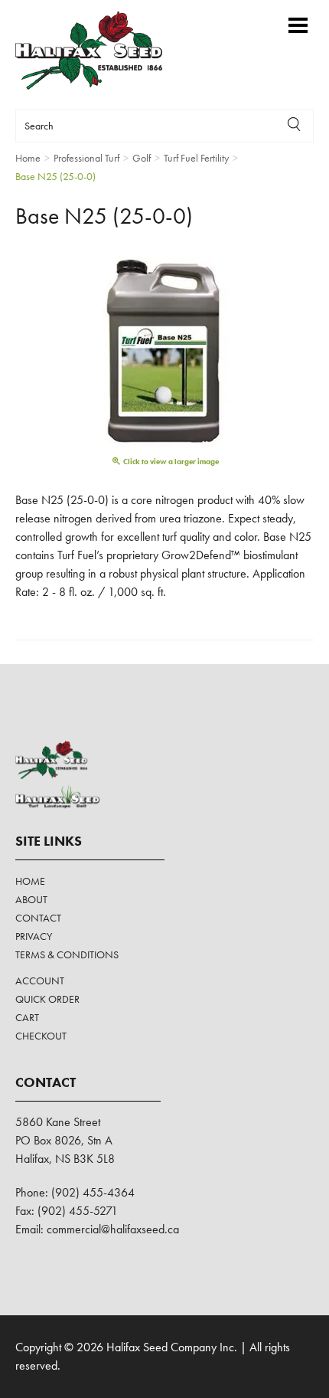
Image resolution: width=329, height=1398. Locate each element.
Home (30, 881)
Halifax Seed (101, 50)
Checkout (41, 1036)
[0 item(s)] (275, 18)
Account (39, 980)
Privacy (33, 936)
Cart (27, 1017)
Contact (38, 918)
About (31, 899)
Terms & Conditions (67, 954)
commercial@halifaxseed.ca (113, 1229)
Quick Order (47, 999)
